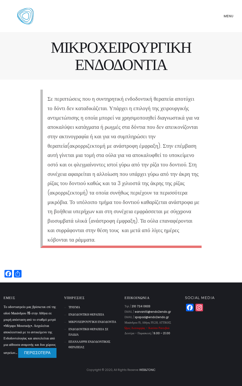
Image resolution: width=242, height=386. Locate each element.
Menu (229, 16)
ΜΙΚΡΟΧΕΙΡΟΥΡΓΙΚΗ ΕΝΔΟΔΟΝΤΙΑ (92, 322)
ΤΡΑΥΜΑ (74, 307)
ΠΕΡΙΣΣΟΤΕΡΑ (37, 353)
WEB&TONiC (147, 370)
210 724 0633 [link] (141, 306)
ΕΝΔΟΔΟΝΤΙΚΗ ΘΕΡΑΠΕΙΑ (86, 314)
